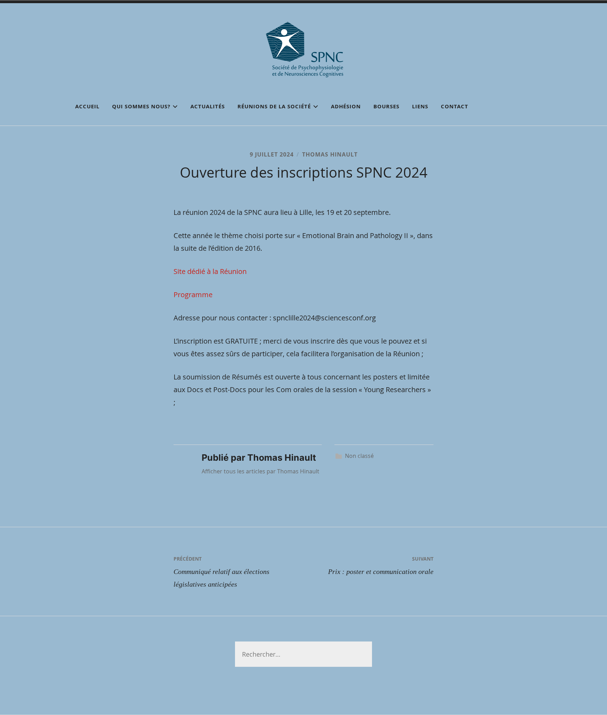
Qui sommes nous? (141, 106)
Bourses (386, 106)
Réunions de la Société (274, 106)
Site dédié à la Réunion (210, 271)
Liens (420, 106)
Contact (454, 106)
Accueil (87, 106)
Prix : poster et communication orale (380, 565)
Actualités (207, 106)
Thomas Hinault (330, 154)
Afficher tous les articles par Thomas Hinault (260, 471)
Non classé (359, 456)
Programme (193, 294)
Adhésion (346, 106)
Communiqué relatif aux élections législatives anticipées (221, 571)
